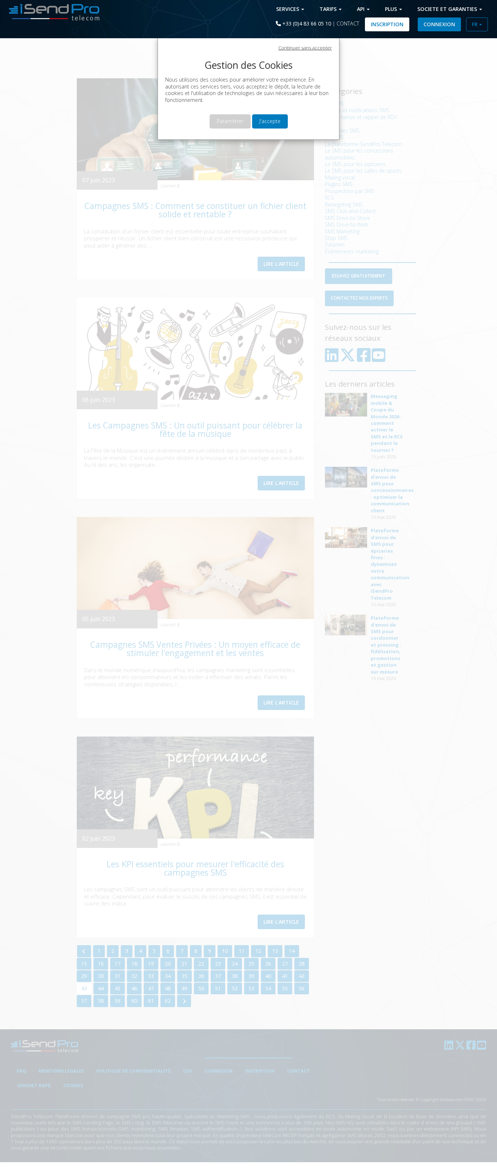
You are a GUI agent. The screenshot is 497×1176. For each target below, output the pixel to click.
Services (288, 8)
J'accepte (270, 121)
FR (475, 24)
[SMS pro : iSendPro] (51, 11)
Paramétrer (230, 121)
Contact (348, 23)
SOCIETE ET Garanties (447, 8)
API (361, 8)
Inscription (387, 24)
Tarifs (328, 8)
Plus (391, 8)
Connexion (439, 24)
